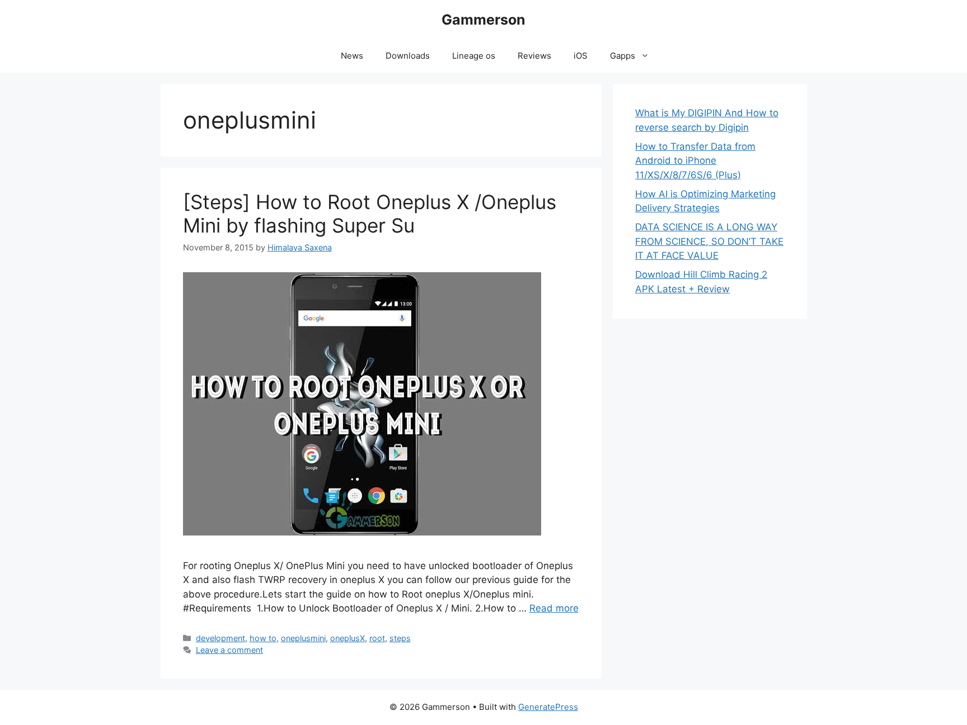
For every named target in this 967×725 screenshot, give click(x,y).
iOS (581, 55)
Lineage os (473, 55)
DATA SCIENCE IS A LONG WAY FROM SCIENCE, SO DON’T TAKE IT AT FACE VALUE (709, 241)
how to (263, 638)
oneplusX (347, 638)
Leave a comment (229, 650)
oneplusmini (303, 638)
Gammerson (483, 19)
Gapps (622, 55)
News (352, 55)
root (377, 638)
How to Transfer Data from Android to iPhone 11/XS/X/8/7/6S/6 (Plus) (695, 161)
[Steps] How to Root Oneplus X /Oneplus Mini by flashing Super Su (369, 213)
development (220, 638)
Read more (554, 608)
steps (400, 638)
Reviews (534, 55)
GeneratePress (548, 707)
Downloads (408, 55)
